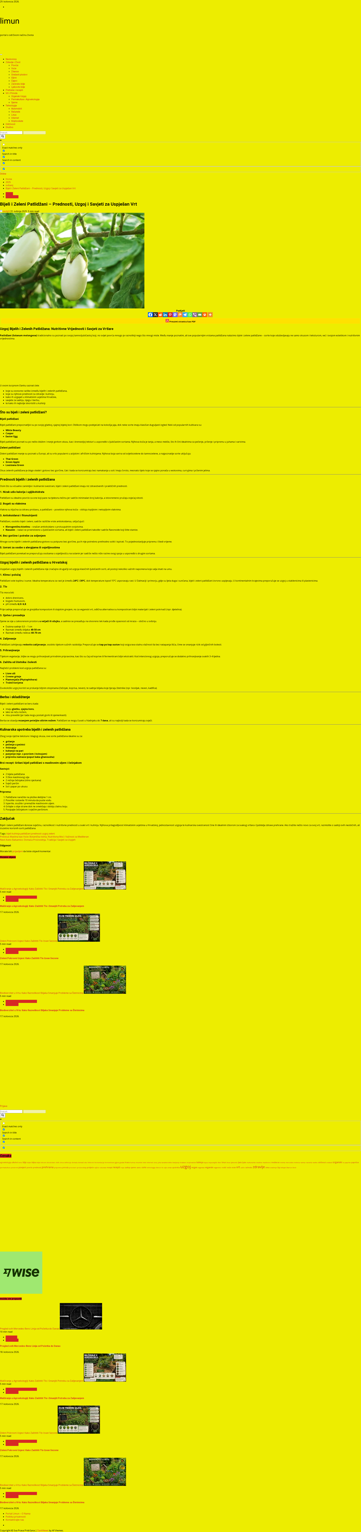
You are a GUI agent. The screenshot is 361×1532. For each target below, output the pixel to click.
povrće (29, 1167)
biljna (34, 1162)
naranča (309, 1163)
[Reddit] (160, 314)
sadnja (127, 1167)
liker (219, 1162)
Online (3, 173)
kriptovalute (191, 1163)
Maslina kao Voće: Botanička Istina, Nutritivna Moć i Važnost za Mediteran (44, 836)
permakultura (5, 1167)
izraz (155, 1162)
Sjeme (14, 102)
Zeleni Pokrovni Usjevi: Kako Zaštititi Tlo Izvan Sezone (28, 940)
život (294, 1167)
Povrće (14, 65)
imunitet (139, 1162)
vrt (238, 1167)
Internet (15, 118)
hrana (127, 1162)
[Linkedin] (165, 314)
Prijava (3, 1106)
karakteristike (167, 1162)
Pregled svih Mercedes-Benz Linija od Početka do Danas (29, 1328)
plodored (14, 1168)
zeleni (52, 833)
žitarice (289, 1167)
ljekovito (234, 1162)
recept (109, 1167)
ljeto (240, 1162)
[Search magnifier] (2, 136)
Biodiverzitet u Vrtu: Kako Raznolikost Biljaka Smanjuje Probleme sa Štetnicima (41, 992)
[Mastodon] (175, 314)
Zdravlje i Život (13, 62)
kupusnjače (213, 1162)
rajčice (96, 1167)
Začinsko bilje (18, 84)
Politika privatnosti (16, 1516)
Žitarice (15, 71)
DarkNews (42, 1530)
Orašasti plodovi (19, 74)
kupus (206, 1162)
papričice (355, 1162)
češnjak (283, 1168)
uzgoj (45, 833)
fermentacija (99, 1163)
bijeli (8, 833)
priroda (65, 1167)
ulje (165, 1167)
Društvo (9, 127)
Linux (13, 114)
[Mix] (180, 314)
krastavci (183, 1163)
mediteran (275, 1162)
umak (169, 1167)
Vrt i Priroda (11, 93)
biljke (29, 1162)
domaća (75, 1163)
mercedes (289, 1162)
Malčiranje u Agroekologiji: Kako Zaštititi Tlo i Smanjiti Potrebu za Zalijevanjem (41, 888)
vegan (194, 1167)
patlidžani (25, 833)
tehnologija (151, 1167)
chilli (57, 1162)
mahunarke (251, 1162)
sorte (144, 1167)
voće (229, 1167)
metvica (297, 1162)
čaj (278, 1167)
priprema (58, 1167)
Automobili (16, 108)
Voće (13, 68)
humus (132, 1163)
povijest (22, 1167)
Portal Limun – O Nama (18, 1513)
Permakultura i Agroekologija (25, 99)
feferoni (91, 1163)
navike (315, 1162)
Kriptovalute (17, 121)
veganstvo (217, 1167)
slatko (139, 1167)
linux (228, 1162)
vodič (224, 1167)
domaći (81, 1162)
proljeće (90, 1167)
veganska (201, 1168)
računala (103, 1167)
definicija (67, 1163)
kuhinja (16, 833)
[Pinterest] (170, 314)
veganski (209, 1167)
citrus (62, 1163)
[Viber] (194, 314)
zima (267, 1167)
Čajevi (14, 80)
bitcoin (43, 1162)
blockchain (51, 1162)
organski (337, 1162)
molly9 (6, 211)
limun (9, 21)
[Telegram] (184, 314)
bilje (25, 1162)
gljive (117, 1162)
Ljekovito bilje (18, 87)
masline (259, 1162)
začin (243, 1167)
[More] (210, 314)
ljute (244, 1162)
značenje (273, 1167)
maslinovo (267, 1162)
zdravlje (259, 1167)
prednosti (36, 833)
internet (150, 1162)
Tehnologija (11, 105)
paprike (348, 1162)
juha (159, 1162)
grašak (122, 1162)
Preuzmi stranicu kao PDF (182, 321)
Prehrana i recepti (14, 90)
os (343, 1163)
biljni (38, 1162)
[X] (155, 314)
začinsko (248, 1167)
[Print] (204, 314)
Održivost (10, 124)
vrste (234, 1167)
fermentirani (110, 1163)
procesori (72, 1167)
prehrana (48, 1167)
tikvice (158, 1167)
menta (282, 1163)
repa (122, 1167)
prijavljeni (17, 851)
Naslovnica (11, 59)
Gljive (14, 77)
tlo (162, 1167)
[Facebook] (150, 314)
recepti (116, 1167)
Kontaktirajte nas (15, 1519)
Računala (15, 111)
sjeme (133, 1167)
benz (20, 1162)
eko (85, 1162)
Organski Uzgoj (18, 96)
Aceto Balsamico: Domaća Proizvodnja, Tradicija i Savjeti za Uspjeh (37, 839)
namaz (303, 1162)
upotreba (176, 1167)
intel (144, 1162)
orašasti (329, 1162)
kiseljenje (176, 1163)
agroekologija (5, 1162)
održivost (322, 1162)
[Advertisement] (51, 45)
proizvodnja (81, 1167)
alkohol (15, 1162)
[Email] (199, 314)
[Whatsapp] (189, 314)
